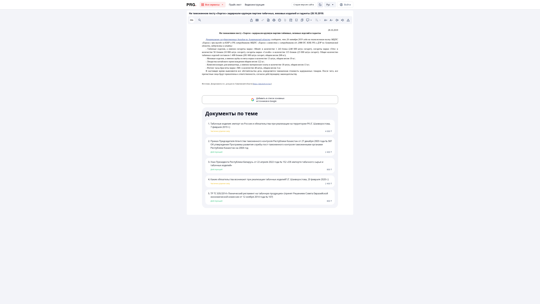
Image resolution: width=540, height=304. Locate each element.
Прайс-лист (235, 4)
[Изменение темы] (320, 4)
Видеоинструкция (254, 4)
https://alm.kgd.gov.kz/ (262, 84)
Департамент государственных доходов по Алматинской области (238, 39)
